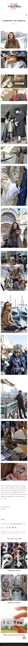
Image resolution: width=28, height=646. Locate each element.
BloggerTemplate (22, 644)
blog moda (10, 531)
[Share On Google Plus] (16, 527)
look (7, 532)
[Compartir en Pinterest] (13, 527)
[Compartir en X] (10, 527)
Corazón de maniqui (10, 644)
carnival (23, 531)
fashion (3, 532)
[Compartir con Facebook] (7, 527)
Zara (17, 533)
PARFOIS (16, 532)
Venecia (9, 533)
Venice (14, 533)
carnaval (17, 531)
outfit (12, 532)
